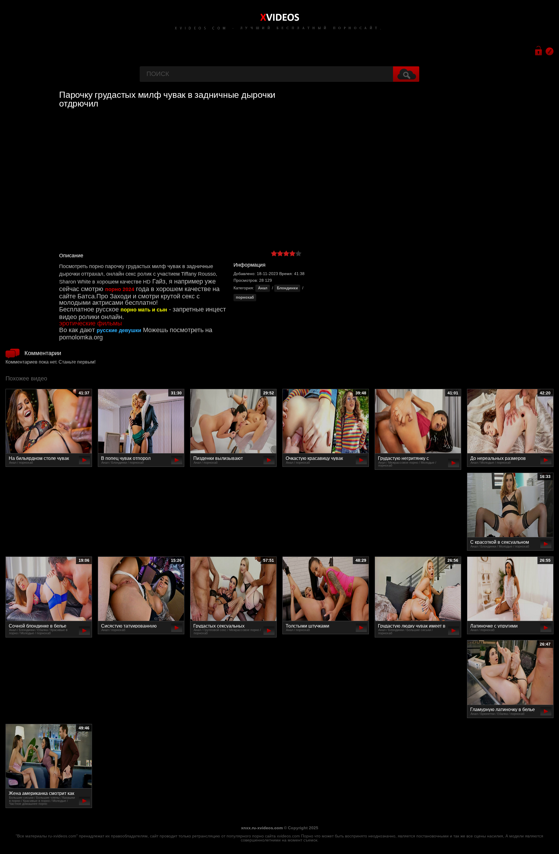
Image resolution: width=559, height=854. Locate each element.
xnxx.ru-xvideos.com (262, 827)
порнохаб (245, 297)
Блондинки (287, 288)
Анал (262, 288)
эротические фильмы (90, 323)
